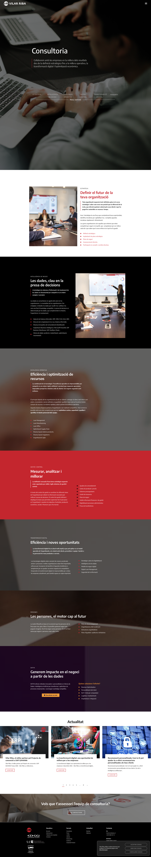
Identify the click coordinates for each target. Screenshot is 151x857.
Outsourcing (69, 838)
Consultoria (69, 831)
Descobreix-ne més (51, 695)
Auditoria (68, 840)
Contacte (48, 837)
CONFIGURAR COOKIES (136, 852)
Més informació (103, 850)
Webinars (88, 833)
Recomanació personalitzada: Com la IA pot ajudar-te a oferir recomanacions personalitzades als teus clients (126, 760)
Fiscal (67, 833)
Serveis (68, 828)
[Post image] (24, 742)
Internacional (49, 833)
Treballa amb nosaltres (51, 835)
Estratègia (37, 86)
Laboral (68, 837)
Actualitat (89, 828)
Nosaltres (49, 828)
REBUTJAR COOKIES (136, 848)
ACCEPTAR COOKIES (136, 844)
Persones (114, 86)
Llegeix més (10, 770)
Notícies (88, 831)
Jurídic (68, 835)
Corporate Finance (70, 842)
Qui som (48, 831)
